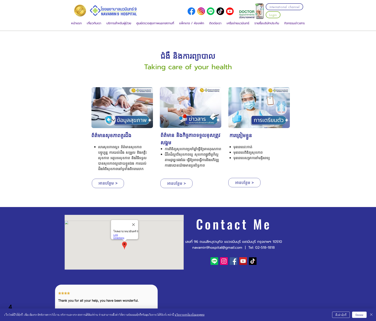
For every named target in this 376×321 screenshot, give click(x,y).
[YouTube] (230, 11)
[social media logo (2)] (220, 11)
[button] (94, 23)
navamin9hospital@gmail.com (217, 247)
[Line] (210, 11)
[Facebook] (233, 261)
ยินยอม (359, 315)
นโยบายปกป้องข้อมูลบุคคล (189, 315)
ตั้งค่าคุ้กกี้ (340, 315)
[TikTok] (253, 261)
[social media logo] (191, 11)
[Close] (371, 315)
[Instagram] (224, 261)
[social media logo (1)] (201, 11)
